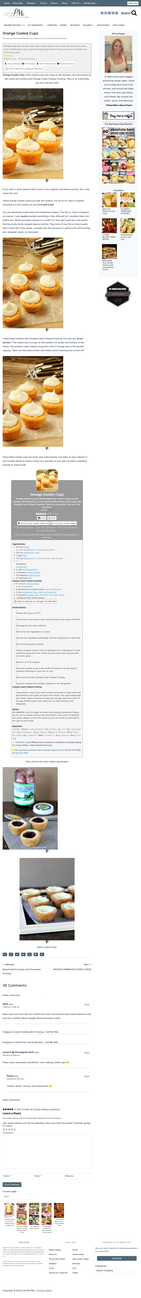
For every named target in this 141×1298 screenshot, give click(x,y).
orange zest (21, 567)
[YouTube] (116, 13)
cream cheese (32, 584)
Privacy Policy (44, 1290)
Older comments (11, 995)
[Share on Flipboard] (36, 954)
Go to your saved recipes (64, 523)
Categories (101, 1266)
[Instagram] (109, 13)
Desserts (75, 25)
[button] (5, 56)
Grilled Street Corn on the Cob (126, 237)
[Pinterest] (113, 13)
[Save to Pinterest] (5, 954)
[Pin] (47, 182)
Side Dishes (119, 25)
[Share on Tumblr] (29, 954)
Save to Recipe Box (47, 64)
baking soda (34, 575)
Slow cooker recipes (81, 1259)
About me (53, 1254)
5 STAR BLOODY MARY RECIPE (109, 237)
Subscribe (133, 3)
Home (7, 3)
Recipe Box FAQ (19, 753)
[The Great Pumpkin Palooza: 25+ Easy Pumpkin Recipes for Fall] (22, 1214)
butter (26, 547)
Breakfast (53, 1263)
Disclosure (24, 1242)
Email (38, 1176)
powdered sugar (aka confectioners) (40, 592)
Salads (75, 1273)
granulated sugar (32, 552)
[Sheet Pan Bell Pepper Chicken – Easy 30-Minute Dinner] (59, 1210)
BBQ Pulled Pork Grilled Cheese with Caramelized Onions (108, 264)
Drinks (63, 25)
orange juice (29, 558)
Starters (52, 25)
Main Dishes (103, 25)
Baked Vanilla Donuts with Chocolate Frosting (22, 969)
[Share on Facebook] (11, 954)
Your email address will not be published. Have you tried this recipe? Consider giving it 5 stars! (46, 1124)
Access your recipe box (58, 1273)
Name (7, 1176)
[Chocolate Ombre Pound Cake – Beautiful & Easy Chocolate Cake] (9, 1210)
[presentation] (109, 199)
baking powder (34, 572)
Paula (50, 510)
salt (30, 578)
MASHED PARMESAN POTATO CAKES (72, 967)
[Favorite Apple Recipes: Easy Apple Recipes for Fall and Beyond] (47, 1214)
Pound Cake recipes (57, 1259)
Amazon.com (40, 1251)
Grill (74, 1268)
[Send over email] (23, 954)
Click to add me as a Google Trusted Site (25, 69)
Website (69, 1176)
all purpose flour (30, 569)
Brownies (76, 1263)
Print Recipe (30, 64)
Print (43, 518)
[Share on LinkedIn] (42, 954)
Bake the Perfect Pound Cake (109, 211)
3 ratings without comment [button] (45, 1109)
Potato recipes (78, 1254)
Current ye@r (10, 1191)
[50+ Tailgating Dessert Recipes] (34, 1214)
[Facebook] (102, 13)
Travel (51, 1268)
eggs (25, 555)
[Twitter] (106, 13)
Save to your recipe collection (34, 523)
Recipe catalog (55, 1250)
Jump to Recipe (13, 64)
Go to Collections (67, 64)
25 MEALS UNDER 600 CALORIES (126, 211)
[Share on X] (17, 954)
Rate (53, 518)
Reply (87, 1004)
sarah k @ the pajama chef (18, 1052)
